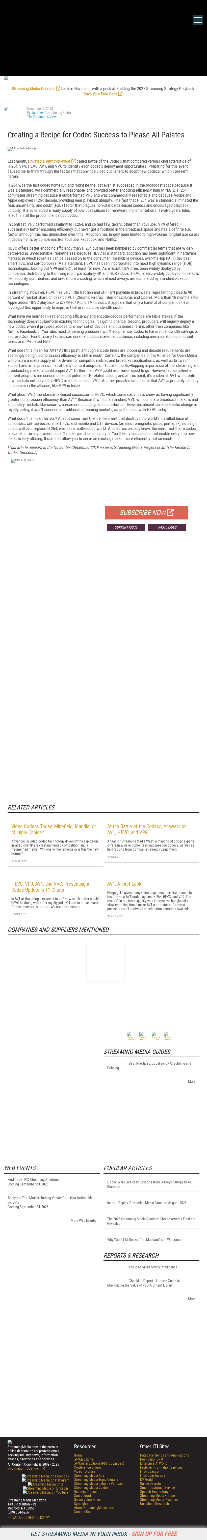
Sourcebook (83, 1496)
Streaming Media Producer (159, 1500)
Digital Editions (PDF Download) (99, 1463)
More (192, 1081)
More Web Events (83, 1220)
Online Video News (87, 1500)
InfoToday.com (151, 1471)
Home (78, 1455)
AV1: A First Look (124, 884)
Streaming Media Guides (91, 1488)
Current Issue (126, 527)
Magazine (83, 1459)
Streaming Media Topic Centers (96, 1479)
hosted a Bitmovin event (50, 161)
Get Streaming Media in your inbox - (103, 1533)
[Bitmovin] (105, 962)
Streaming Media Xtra (89, 1475)
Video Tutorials (84, 1471)
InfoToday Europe (152, 1475)
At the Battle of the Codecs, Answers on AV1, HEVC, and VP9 (147, 829)
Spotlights (81, 1504)
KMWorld (146, 1479)
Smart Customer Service (157, 1488)
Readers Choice (85, 1492)
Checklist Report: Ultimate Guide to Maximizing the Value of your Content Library (143, 1283)
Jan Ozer (37, 113)
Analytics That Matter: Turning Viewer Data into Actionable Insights (50, 1200)
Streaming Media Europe (157, 1496)
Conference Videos (88, 1467)
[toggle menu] (198, 20)
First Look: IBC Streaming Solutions (34, 1179)
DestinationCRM (151, 1459)
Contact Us (82, 1512)
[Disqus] (103, 609)
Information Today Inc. (24, 1468)
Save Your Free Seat (100, 93)
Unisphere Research (154, 1504)
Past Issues (167, 527)
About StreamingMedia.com (94, 1508)
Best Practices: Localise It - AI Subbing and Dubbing (149, 1065)
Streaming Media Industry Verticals (98, 1483)
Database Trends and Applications (164, 1455)
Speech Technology (154, 1492)
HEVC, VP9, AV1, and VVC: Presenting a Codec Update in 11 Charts (50, 887)
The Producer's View (42, 117)
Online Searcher (151, 1483)
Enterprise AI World (153, 1463)
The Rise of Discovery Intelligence (153, 1267)
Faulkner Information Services (161, 1467)
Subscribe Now (143, 513)
